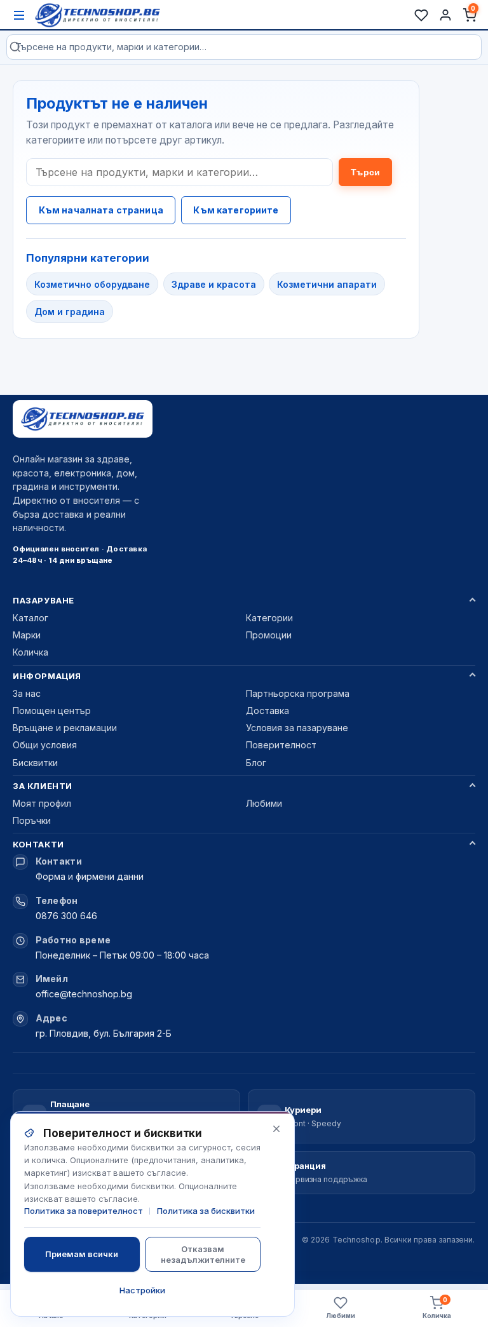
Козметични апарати (327, 284)
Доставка (267, 710)
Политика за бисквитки (206, 1211)
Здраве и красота (214, 284)
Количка (30, 652)
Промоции (269, 635)
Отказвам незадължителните (203, 1254)
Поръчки (32, 820)
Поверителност (281, 744)
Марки (27, 635)
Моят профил (42, 803)
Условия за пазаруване (297, 727)
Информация (47, 676)
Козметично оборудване (92, 284)
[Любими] (421, 15)
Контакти (38, 844)
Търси (365, 172)
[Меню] (19, 15)
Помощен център (52, 710)
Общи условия (45, 744)
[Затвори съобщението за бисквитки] (276, 1129)
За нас (27, 693)
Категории (269, 617)
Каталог (30, 617)
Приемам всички (81, 1254)
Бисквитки (35, 762)
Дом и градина (69, 311)
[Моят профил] (445, 15)
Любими (264, 803)
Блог (256, 762)
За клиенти (42, 786)
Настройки (142, 1290)
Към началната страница (101, 210)
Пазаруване (43, 600)
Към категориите (235, 210)
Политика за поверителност (83, 1211)
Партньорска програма (297, 693)
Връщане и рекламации (65, 727)
